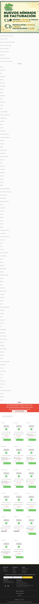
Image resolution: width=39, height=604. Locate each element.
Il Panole (2, 211)
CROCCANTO (3, 131)
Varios (1, 387)
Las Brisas (2, 239)
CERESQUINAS (3, 118)
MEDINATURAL (3, 268)
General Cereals (3, 195)
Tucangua (2, 380)
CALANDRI (2, 95)
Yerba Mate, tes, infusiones (6, 61)
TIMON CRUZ (3, 364)
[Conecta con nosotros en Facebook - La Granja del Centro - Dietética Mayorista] (4, 586)
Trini (1, 377)
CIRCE (1, 124)
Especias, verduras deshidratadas (7, 42)
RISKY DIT (2, 342)
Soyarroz (2, 355)
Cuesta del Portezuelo (5, 137)
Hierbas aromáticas (4, 48)
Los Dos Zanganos (4, 252)
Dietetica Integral (4, 156)
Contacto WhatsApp (19, 411)
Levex (1, 246)
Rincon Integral (3, 339)
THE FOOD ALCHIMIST (5, 361)
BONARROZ (2, 86)
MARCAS (19, 63)
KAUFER (2, 217)
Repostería (2, 55)
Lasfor (1, 243)
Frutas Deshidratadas (5, 188)
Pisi (1, 326)
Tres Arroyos (3, 371)
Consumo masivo (4, 39)
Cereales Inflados (4, 111)
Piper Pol (2, 323)
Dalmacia (2, 143)
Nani (1, 284)
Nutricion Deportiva (4, 51)
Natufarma (2, 288)
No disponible (3, 531)
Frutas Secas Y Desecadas (5, 191)
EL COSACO (2, 169)
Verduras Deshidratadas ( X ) (8, 416)
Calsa (1, 99)
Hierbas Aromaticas (4, 201)
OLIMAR (2, 313)
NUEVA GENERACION (4, 307)
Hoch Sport (2, 207)
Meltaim (2, 271)
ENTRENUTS (3, 172)
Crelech (1, 127)
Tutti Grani (2, 384)
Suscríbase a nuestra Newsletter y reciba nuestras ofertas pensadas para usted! (20, 574)
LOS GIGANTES (3, 255)
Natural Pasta (3, 291)
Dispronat (2, 159)
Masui (1, 262)
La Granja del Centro (4, 230)
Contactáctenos (24, 572)
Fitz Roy (2, 182)
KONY (1, 220)
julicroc (1, 214)
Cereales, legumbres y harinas (6, 35)
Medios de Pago (24, 571)
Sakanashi (2, 345)
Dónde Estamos (5, 569)
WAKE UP (2, 396)
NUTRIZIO (2, 310)
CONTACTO (19, 595)
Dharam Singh (3, 150)
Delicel (1, 147)
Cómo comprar (5, 571)
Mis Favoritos (14, 572)
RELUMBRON (3, 329)
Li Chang (2, 249)
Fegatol (1, 179)
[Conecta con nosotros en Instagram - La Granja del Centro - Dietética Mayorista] (7, 586)
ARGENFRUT (2, 76)
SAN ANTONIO (3, 348)
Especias (2, 175)
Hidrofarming (3, 198)
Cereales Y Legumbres (5, 115)
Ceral (1, 108)
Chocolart (2, 121)
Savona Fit (2, 352)
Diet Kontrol (2, 153)
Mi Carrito (14, 568)
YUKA (1, 400)
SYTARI (1, 358)
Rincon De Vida (3, 336)
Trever (1, 374)
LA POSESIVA (3, 233)
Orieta (1, 316)
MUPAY (1, 281)
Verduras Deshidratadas (5, 390)
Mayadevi (2, 265)
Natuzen (2, 300)
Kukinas (2, 223)
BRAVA (1, 89)
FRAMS (1, 185)
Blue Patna (2, 82)
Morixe (1, 278)
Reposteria (2, 332)
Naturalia (2, 294)
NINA (1, 304)
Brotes (1, 92)
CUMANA (2, 140)
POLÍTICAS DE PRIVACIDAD (19, 593)
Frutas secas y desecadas (5, 45)
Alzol (1, 73)
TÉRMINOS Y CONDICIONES (20, 591)
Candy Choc (2, 102)
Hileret (1, 204)
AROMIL (2, 79)
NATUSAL (2, 297)
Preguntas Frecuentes (25, 568)
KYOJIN (1, 227)
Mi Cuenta (14, 569)
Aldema (1, 66)
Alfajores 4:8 (2, 70)
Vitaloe (1, 393)
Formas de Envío (24, 569)
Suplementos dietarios (5, 58)
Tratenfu (2, 368)
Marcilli (1, 259)
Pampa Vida (2, 320)
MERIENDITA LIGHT (4, 275)
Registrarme (14, 571)
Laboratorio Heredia (4, 236)
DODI (1, 163)
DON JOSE (2, 166)
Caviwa (1, 105)
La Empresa (4, 568)
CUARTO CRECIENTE (4, 134)
